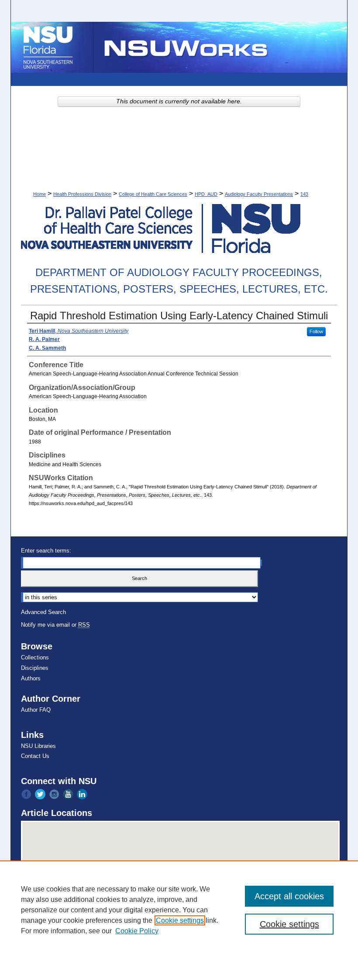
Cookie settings (180, 920)
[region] (179, 909)
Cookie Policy (136, 931)
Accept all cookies (289, 896)
